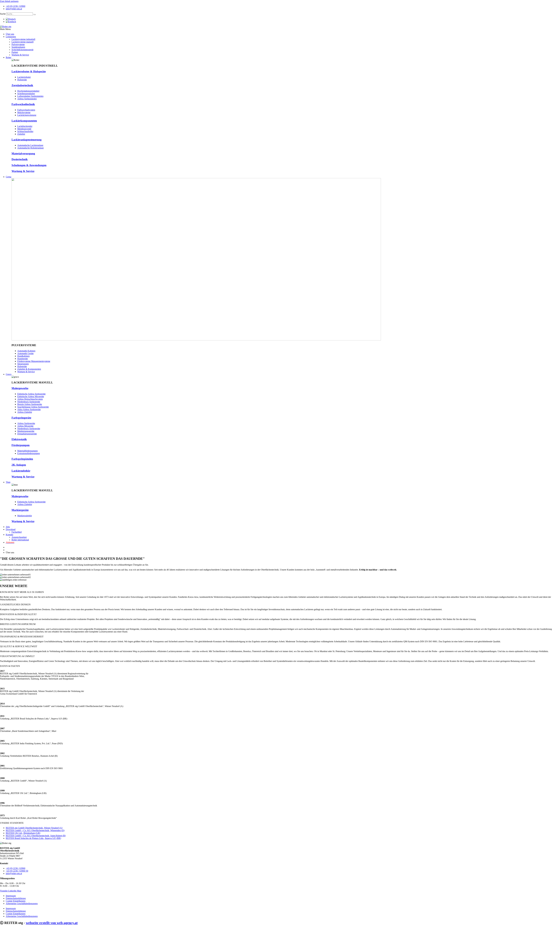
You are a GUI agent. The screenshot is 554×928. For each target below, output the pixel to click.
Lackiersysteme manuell (22, 42)
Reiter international (20, 540)
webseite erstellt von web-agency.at (52, 923)
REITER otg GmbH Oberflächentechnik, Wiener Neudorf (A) (34, 828)
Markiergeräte (20, 510)
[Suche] (34, 14)
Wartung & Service (20, 55)
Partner (15, 52)
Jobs (8, 527)
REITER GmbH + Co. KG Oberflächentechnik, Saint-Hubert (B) (36, 835)
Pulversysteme (18, 44)
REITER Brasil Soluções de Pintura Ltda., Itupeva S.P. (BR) (33, 838)
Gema (8, 177)
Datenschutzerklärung (16, 898)
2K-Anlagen (19, 464)
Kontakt (9, 534)
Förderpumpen (21, 445)
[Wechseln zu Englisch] (11, 21)
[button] (277, 29)
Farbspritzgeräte (21, 417)
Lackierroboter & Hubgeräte (29, 71)
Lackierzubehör (21, 470)
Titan (8, 482)
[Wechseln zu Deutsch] (11, 19)
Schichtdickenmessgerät (22, 49)
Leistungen (11, 36)
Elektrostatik (19, 439)
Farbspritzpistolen (22, 458)
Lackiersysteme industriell (23, 39)
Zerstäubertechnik (22, 85)
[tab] (277, 592)
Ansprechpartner (19, 537)
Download (10, 529)
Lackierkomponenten (24, 120)
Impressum (11, 895)
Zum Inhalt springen (9, 1)
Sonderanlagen (18, 47)
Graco (8, 374)
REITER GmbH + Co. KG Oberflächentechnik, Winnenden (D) (35, 830)
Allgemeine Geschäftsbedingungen (22, 903)
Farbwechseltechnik (23, 104)
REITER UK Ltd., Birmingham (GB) (23, 833)
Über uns (10, 34)
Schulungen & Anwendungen (29, 165)
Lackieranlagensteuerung (27, 139)
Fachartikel (17, 532)
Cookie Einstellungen (15, 901)
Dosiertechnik (20, 159)
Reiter (8, 57)
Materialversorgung (23, 153)
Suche (3, 14)
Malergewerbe (20, 388)
